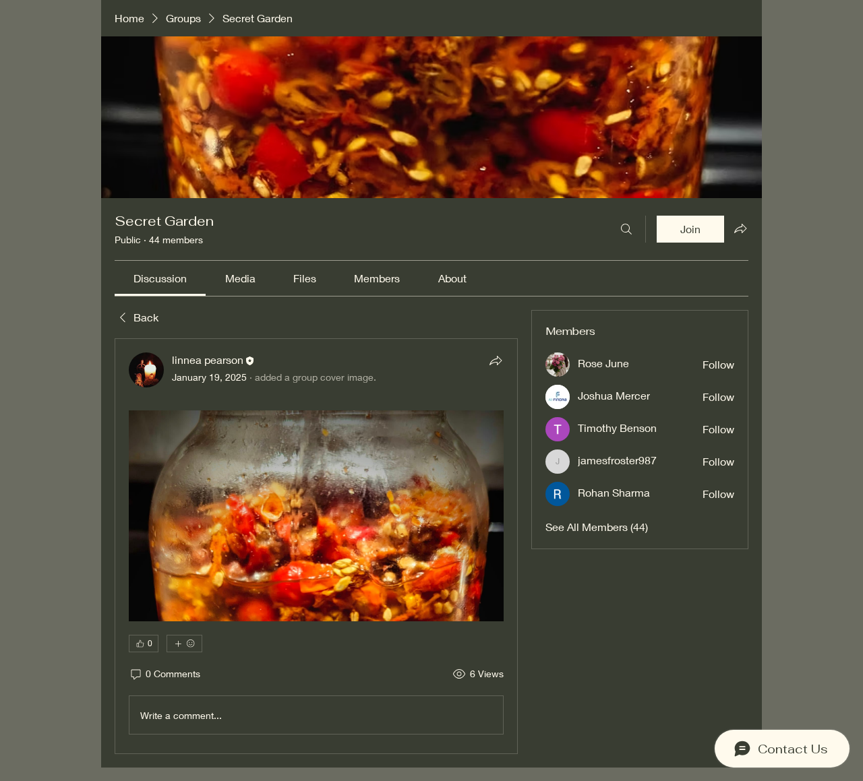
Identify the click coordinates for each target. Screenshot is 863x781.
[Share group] (740, 228)
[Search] (626, 229)
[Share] (495, 360)
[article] (316, 546)
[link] (160, 278)
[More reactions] (184, 643)
